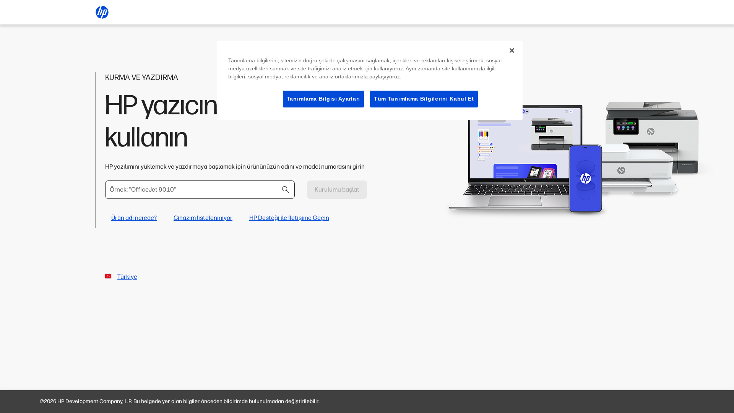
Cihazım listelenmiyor (203, 217)
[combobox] (200, 189)
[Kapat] (511, 50)
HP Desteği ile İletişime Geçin (289, 217)
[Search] (285, 190)
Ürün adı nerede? (134, 217)
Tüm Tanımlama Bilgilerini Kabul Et (424, 99)
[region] (370, 80)
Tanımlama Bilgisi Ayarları (323, 99)
